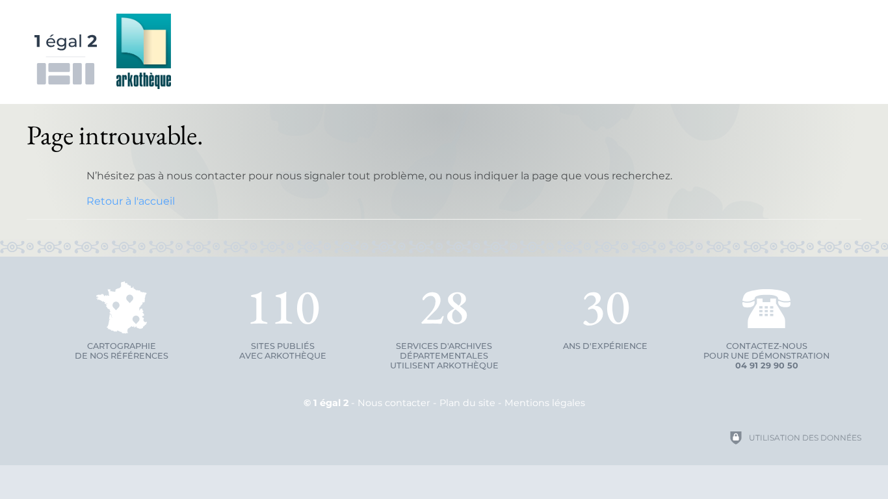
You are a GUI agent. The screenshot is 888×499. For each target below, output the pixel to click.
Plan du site (467, 403)
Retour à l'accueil (130, 201)
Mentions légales (544, 403)
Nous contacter (394, 403)
